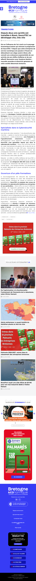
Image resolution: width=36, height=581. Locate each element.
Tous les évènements (18, 425)
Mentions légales (18, 574)
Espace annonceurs (18, 510)
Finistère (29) (9, 219)
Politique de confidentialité (18, 575)
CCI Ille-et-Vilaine (19, 553)
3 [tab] (19, 423)
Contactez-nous (18, 518)
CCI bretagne (17, 549)
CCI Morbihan (17, 558)
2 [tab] (17, 423)
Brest (3, 219)
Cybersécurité (5, 216)
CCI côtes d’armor (19, 566)
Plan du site (18, 527)
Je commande (18, 477)
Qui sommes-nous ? (18, 514)
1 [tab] (15, 423)
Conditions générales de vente (18, 523)
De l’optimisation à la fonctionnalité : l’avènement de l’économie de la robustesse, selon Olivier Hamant (17, 292)
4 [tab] (20, 423)
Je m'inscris (18, 544)
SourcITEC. (31, 213)
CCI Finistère (17, 562)
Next (34, 414)
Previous (2, 414)
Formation (12, 216)
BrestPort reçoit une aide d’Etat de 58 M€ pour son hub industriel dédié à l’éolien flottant (16, 384)
